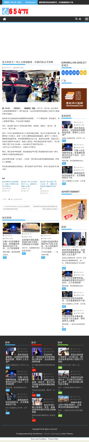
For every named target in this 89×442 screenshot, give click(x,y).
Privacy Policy (53, 439)
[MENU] (86, 19)
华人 (5, 199)
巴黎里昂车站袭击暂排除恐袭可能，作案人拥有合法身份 (46, 207)
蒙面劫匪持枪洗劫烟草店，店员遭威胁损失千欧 (56, 2)
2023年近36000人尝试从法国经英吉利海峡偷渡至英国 (16, 207)
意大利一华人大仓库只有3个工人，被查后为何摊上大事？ (29, 184)
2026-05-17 (49, 349)
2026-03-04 (49, 399)
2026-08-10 (27, 234)
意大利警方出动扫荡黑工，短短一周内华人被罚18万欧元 (10, 184)
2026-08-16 (79, 167)
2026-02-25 (76, 349)
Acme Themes (67, 433)
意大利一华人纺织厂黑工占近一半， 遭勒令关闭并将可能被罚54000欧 (48, 185)
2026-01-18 (76, 372)
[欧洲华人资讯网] (4, 19)
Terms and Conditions (39, 439)
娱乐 (34, 370)
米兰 (20, 199)
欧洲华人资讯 (19, 68)
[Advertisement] (44, 40)
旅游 (60, 367)
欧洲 (64, 141)
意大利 (16, 199)
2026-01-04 (76, 397)
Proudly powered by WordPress (29, 433)
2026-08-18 (8, 236)
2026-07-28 (46, 236)
